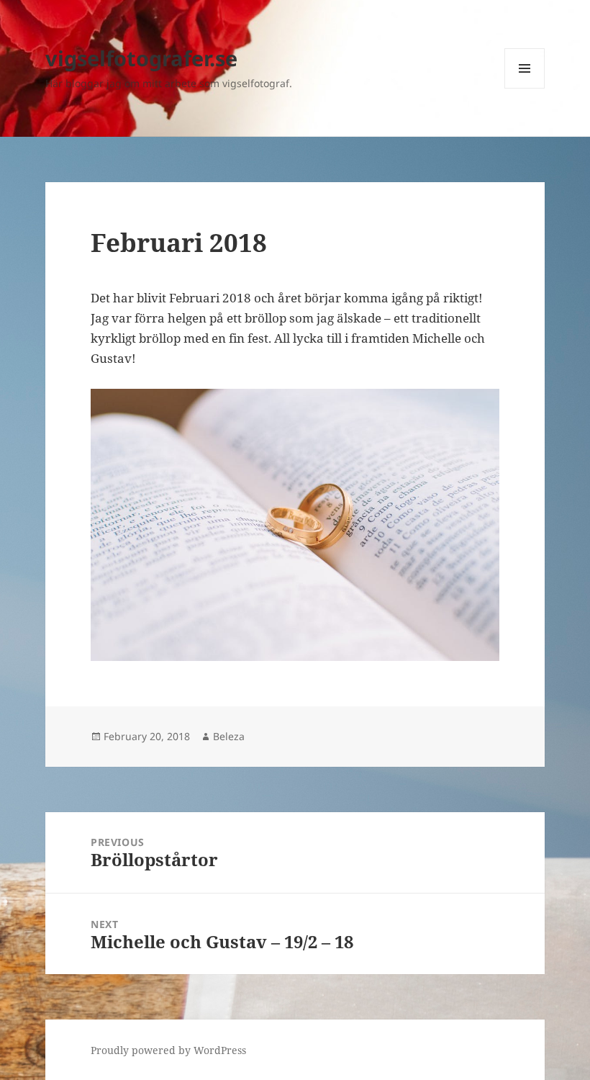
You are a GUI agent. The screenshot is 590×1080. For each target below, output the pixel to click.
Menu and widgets (525, 88)
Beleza (229, 736)
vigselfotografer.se (141, 58)
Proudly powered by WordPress (168, 1050)
